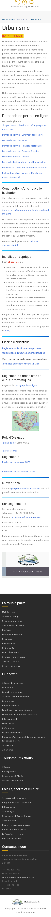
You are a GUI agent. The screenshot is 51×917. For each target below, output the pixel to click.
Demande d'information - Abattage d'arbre (23, 162)
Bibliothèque (8, 807)
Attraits (6, 767)
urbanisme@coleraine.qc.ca (26, 517)
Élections (6, 630)
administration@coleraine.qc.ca (18, 877)
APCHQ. (7, 330)
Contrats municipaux (12, 621)
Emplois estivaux (10, 705)
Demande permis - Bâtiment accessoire (22, 134)
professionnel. (10, 450)
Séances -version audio (13, 657)
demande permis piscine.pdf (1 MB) (21, 363)
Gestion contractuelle (13, 625)
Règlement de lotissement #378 (18, 471)
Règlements (8, 648)
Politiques (7, 639)
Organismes (8, 728)
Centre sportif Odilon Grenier (16, 816)
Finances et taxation (12, 634)
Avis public (7, 687)
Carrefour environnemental (15, 696)
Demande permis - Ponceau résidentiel (22, 145)
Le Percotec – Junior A (13, 834)
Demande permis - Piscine (15, 156)
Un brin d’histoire (11, 661)
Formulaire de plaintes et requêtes (19, 714)
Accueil (20, 19)
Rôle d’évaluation (10, 652)
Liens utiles (8, 723)
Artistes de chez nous (13, 683)
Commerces (8, 701)
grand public (9, 442)
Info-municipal (9, 719)
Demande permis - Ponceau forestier (21, 151)
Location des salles (11, 838)
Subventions (8, 745)
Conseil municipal (11, 616)
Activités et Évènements (14, 798)
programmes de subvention (25, 488)
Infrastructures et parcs (14, 829)
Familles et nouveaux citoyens (17, 710)
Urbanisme (7, 750)
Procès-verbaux (9, 643)
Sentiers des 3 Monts (12, 776)
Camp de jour (8, 811)
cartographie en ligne (26, 385)
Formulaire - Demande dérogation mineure (24, 167)
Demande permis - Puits (14, 140)
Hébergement (9, 771)
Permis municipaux (12, 732)
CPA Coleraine (9, 820)
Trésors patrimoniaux (12, 780)
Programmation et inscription (17, 802)
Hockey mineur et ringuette (16, 825)
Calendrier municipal (12, 692)
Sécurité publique (11, 666)
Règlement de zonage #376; (16, 462)
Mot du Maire (8, 612)
